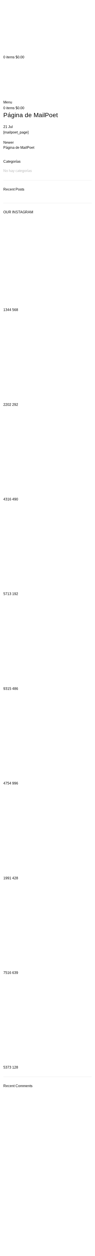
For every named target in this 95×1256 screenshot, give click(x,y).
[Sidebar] (5, 1250)
